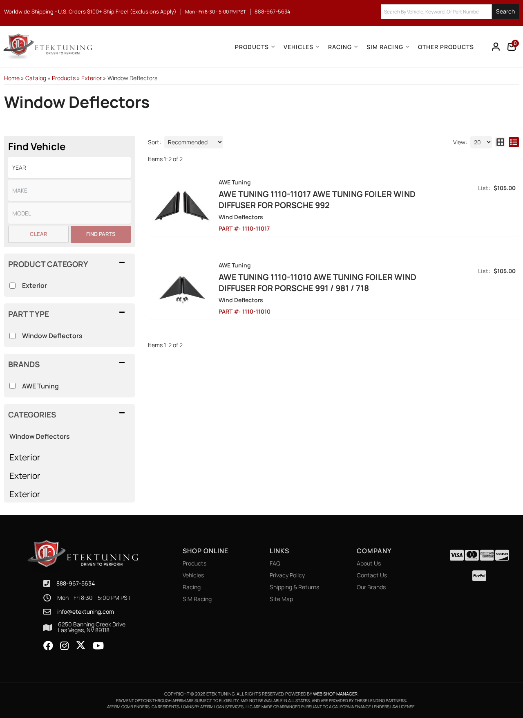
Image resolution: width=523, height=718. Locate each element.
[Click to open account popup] (496, 46)
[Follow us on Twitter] (81, 645)
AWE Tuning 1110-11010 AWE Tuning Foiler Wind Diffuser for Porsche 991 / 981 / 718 (317, 282)
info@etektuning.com (85, 612)
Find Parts (100, 234)
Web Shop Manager (335, 694)
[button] (450, 11)
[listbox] (69, 167)
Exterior (24, 457)
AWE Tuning (40, 385)
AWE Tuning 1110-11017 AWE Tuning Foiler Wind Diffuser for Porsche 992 (317, 199)
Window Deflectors (39, 436)
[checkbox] (12, 386)
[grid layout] (500, 142)
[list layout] (514, 142)
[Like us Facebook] (48, 646)
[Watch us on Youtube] (98, 646)
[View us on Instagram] (64, 646)
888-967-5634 (75, 583)
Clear (38, 234)
